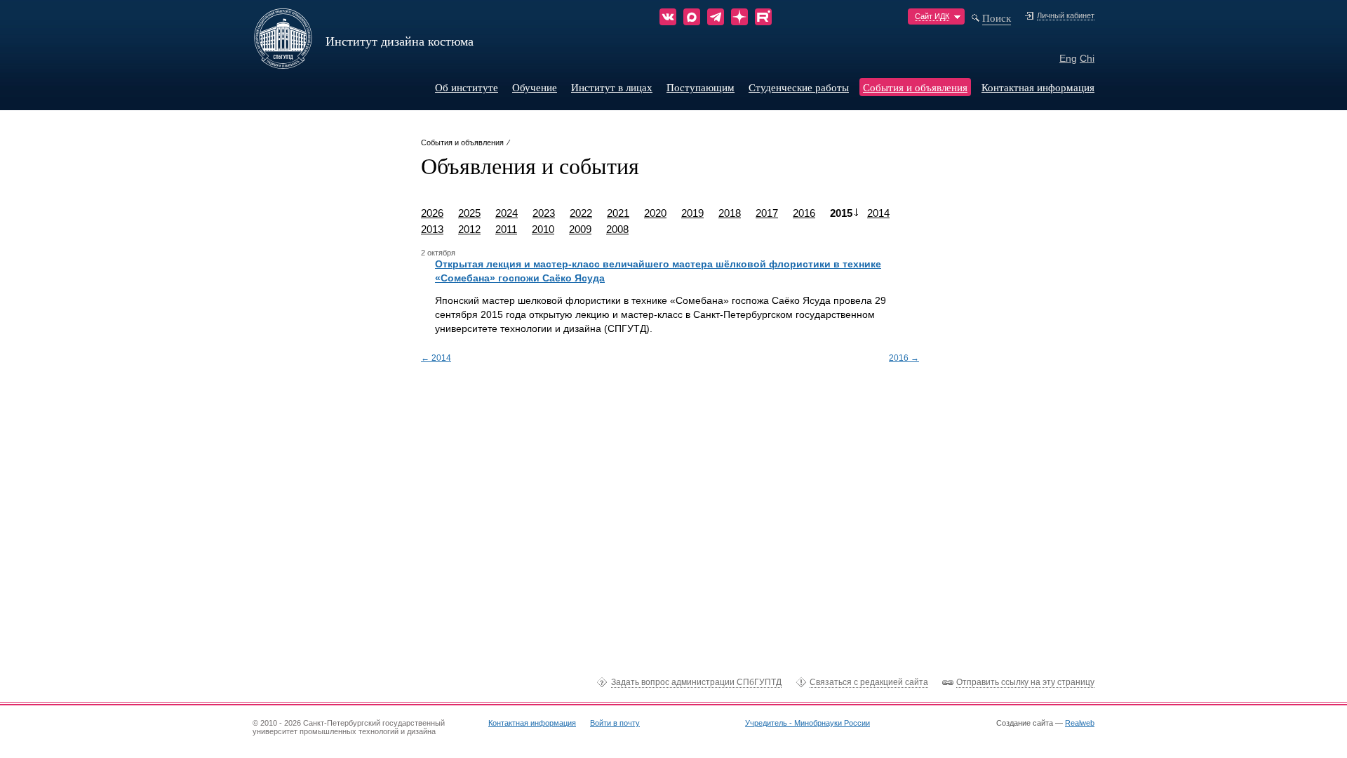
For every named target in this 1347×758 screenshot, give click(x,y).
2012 (469, 229)
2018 (729, 213)
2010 (543, 229)
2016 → (904, 358)
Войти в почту (615, 723)
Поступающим (700, 87)
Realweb (1079, 723)
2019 (692, 213)
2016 (804, 213)
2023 (543, 213)
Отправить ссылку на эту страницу (1025, 682)
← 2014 (436, 358)
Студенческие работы (799, 87)
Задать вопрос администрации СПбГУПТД (696, 682)
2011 (506, 229)
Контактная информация (1037, 87)
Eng (1068, 58)
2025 (469, 213)
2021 (618, 213)
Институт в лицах (611, 87)
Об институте (466, 87)
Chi (1087, 58)
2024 (506, 213)
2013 (432, 229)
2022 (581, 213)
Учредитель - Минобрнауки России (807, 723)
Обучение (534, 87)
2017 (767, 213)
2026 (432, 213)
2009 (580, 229)
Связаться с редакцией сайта (869, 682)
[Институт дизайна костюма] (283, 63)
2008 (617, 229)
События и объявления (915, 87)
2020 (655, 213)
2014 (878, 213)
